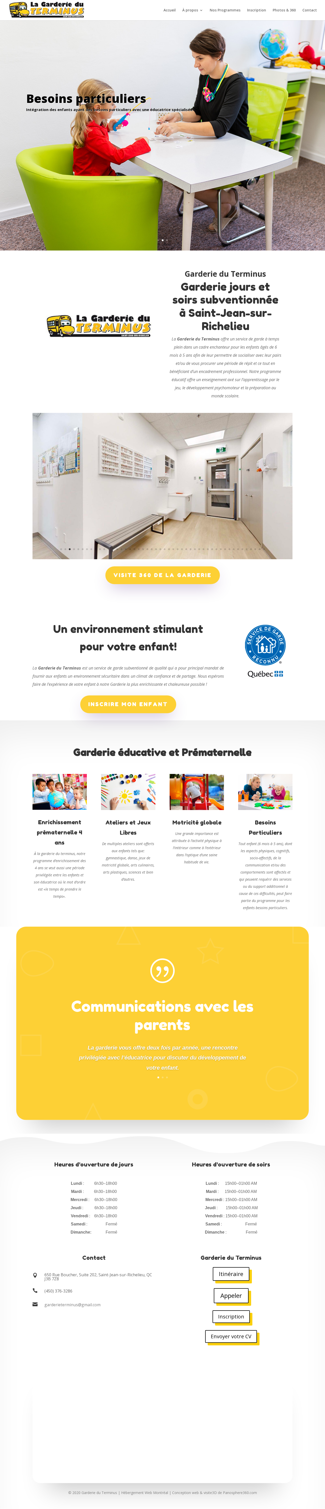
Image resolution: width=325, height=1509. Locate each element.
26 (169, 549)
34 (203, 549)
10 (100, 549)
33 (199, 549)
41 (234, 549)
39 (225, 549)
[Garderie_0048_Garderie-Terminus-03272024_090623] (162, 557)
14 (117, 549)
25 (165, 549)
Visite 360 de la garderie (162, 575)
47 (260, 549)
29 (182, 549)
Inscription (256, 10)
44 (247, 549)
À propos (190, 10)
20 (143, 549)
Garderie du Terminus (99, 1492)
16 (126, 549)
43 (242, 549)
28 (177, 549)
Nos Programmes (225, 10)
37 (216, 549)
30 (186, 549)
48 (264, 549)
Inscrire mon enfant (128, 704)
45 (251, 549)
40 (229, 549)
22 (152, 549)
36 (212, 549)
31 (190, 549)
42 (238, 549)
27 (173, 549)
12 (108, 549)
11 (104, 549)
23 (156, 549)
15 (121, 549)
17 (130, 549)
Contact (309, 10)
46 (255, 549)
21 (147, 549)
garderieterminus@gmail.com (72, 1305)
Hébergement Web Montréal (144, 1492)
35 (208, 549)
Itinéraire (231, 1274)
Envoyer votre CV (231, 1336)
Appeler (231, 1295)
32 (195, 549)
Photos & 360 (284, 10)
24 (160, 549)
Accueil (170, 10)
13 (113, 549)
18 (134, 549)
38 (221, 549)
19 (139, 549)
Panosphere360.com (240, 1492)
